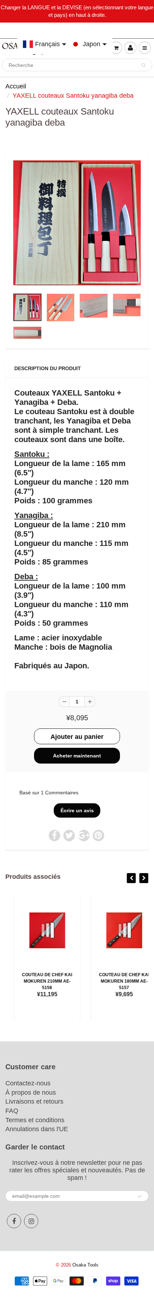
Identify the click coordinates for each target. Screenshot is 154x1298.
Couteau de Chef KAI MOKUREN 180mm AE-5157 (116, 981)
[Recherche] (143, 65)
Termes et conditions (34, 1120)
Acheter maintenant (77, 756)
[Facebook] (14, 1221)
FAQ (11, 1110)
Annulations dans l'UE (36, 1129)
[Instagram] (31, 1221)
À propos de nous (30, 1092)
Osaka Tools (85, 1265)
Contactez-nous (27, 1083)
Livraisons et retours (34, 1101)
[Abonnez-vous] (139, 1196)
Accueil (15, 86)
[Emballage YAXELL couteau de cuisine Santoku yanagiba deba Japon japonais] (77, 223)
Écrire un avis (77, 810)
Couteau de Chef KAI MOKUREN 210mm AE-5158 (39, 981)
